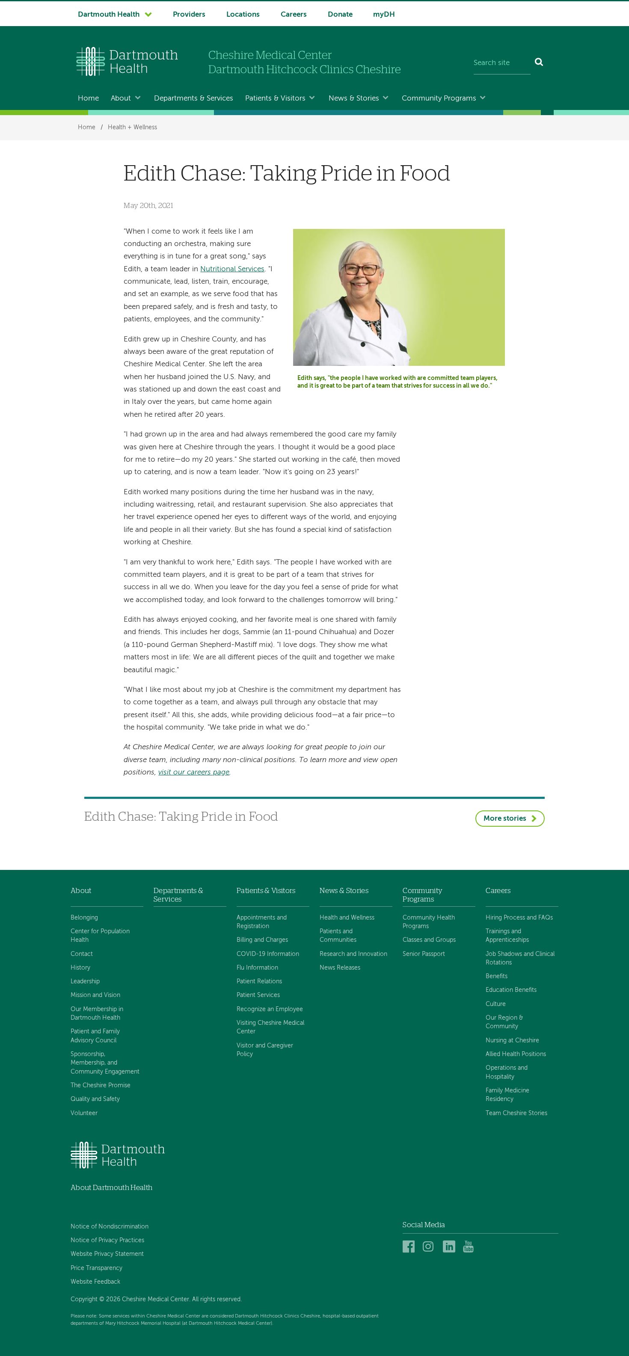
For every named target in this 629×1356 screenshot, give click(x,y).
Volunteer (84, 1113)
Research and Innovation (353, 954)
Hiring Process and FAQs (519, 918)
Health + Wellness (132, 128)
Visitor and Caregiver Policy (265, 1050)
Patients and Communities (338, 936)
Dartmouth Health (108, 14)
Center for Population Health (100, 936)
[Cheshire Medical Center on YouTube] (470, 1247)
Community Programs (439, 98)
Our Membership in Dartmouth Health (97, 1013)
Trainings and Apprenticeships (507, 936)
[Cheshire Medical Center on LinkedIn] (450, 1247)
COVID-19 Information (268, 954)
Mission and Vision (95, 995)
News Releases (340, 968)
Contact (82, 954)
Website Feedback (95, 1282)
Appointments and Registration (262, 922)
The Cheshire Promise (101, 1086)
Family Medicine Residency (507, 1095)
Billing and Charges (262, 940)
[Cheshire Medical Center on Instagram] (430, 1247)
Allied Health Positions (516, 1054)
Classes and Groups (429, 940)
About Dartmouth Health (111, 1187)
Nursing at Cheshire (512, 1041)
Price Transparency (96, 1268)
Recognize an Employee (270, 1009)
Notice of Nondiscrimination (109, 1227)
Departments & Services (193, 98)
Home (88, 98)
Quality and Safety (95, 1099)
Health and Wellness (347, 918)
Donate (340, 14)
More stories (505, 818)
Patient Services (258, 995)
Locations (243, 14)
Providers (189, 14)
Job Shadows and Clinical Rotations (520, 958)
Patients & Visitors (275, 98)
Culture (496, 1004)
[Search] (539, 63)
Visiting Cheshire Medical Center (270, 1027)
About (121, 98)
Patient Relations (259, 982)
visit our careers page (193, 772)
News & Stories (354, 98)
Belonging (84, 918)
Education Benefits (511, 990)
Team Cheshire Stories (516, 1113)
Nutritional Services (232, 269)
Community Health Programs (429, 922)
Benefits (496, 976)
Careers (294, 14)
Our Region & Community (504, 1022)
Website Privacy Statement (107, 1254)
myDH (384, 14)
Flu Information (257, 968)
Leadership (85, 982)
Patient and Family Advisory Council (95, 1036)
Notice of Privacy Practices (107, 1240)
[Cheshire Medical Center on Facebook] (410, 1247)
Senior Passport (424, 954)
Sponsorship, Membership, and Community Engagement (105, 1063)
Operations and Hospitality (507, 1072)
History (80, 968)
